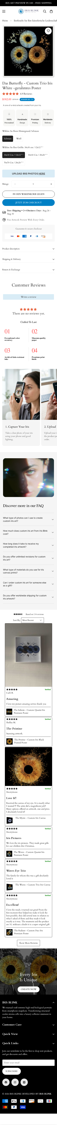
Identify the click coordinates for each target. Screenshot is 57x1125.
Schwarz (8, 139)
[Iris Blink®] (28, 11)
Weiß (19, 139)
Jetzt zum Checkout (29, 202)
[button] (28, 655)
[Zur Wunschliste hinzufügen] (48, 31)
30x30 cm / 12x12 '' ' (14, 155)
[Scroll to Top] (51, 1109)
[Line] (24, 1082)
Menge (5, 184)
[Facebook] (6, 1082)
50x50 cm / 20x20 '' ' (38, 155)
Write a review (28, 297)
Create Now (28, 989)
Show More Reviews (28, 943)
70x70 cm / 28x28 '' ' (14, 163)
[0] (51, 11)
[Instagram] (15, 1082)
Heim (5, 20)
